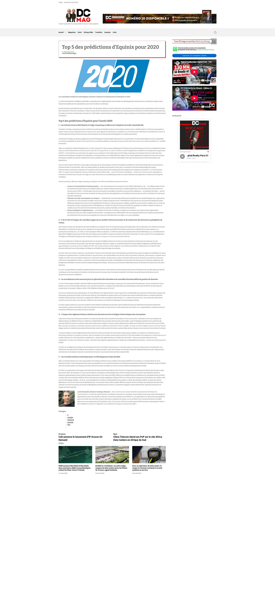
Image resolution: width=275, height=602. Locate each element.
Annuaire (107, 32)
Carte (115, 32)
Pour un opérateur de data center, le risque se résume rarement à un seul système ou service (147, 468)
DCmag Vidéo (88, 32)
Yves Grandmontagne (69, 53)
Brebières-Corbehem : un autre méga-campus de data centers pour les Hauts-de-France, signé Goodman (111, 468)
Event (80, 32)
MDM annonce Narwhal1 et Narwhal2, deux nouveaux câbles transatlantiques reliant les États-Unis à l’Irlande (74, 468)
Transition (98, 32)
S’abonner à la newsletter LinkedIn (194, 55)
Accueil (61, 32)
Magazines (72, 32)
